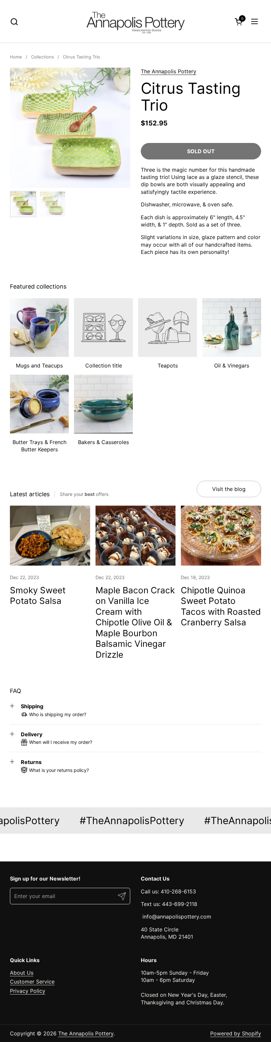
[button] (14, 21)
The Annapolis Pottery (168, 71)
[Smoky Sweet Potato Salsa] (50, 535)
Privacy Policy (27, 991)
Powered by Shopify (235, 1033)
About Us (21, 972)
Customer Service (32, 981)
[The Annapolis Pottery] (135, 21)
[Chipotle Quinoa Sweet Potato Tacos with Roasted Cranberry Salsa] (221, 535)
